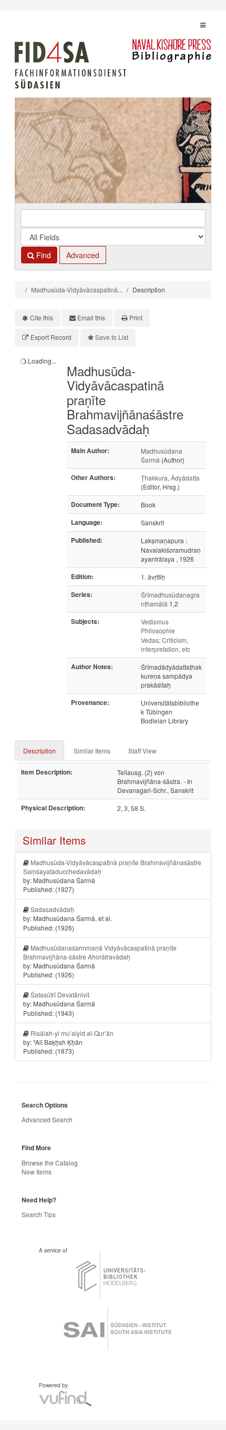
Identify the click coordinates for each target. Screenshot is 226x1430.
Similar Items (92, 750)
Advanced (82, 255)
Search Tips (39, 1214)
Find (42, 255)
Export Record (50, 336)
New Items (37, 1171)
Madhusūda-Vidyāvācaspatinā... (76, 289)
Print (135, 317)
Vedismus (155, 621)
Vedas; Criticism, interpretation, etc (165, 644)
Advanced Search (47, 1119)
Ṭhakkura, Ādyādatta (170, 477)
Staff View (142, 750)
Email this (91, 317)
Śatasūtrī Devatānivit (59, 994)
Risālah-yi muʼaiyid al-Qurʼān (72, 1033)
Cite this (41, 317)
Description (39, 750)
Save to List (111, 336)
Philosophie (158, 630)
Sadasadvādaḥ (52, 909)
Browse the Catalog (50, 1162)
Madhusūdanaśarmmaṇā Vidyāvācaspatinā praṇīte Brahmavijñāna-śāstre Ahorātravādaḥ (100, 952)
